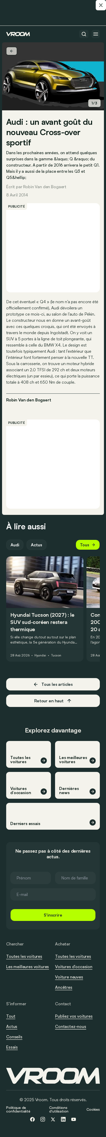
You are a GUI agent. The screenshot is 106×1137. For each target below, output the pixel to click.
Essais (12, 1047)
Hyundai (40, 655)
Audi (15, 544)
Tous (84, 544)
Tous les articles (57, 684)
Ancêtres (63, 987)
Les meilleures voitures (27, 966)
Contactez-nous (70, 1026)
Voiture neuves (69, 976)
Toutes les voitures (24, 956)
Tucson (56, 655)
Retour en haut (49, 700)
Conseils (14, 1036)
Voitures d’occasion (73, 966)
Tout (10, 1016)
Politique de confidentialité (18, 1109)
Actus (36, 544)
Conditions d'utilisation (58, 1109)
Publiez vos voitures (74, 1016)
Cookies (93, 1109)
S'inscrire (53, 915)
